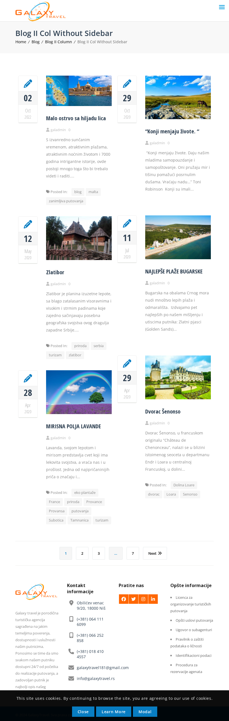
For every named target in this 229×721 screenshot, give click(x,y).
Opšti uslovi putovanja (194, 620)
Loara (171, 494)
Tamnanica (79, 520)
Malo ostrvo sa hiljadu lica (76, 118)
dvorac (153, 494)
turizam (55, 354)
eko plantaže (85, 492)
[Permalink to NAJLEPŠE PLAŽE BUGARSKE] (178, 257)
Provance (94, 501)
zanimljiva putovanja (66, 200)
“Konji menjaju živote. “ (172, 131)
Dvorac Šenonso (162, 411)
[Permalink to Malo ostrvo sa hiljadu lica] (79, 104)
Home (20, 41)
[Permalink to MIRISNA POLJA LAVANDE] (79, 412)
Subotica (56, 520)
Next (152, 553)
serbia (99, 345)
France (54, 501)
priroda (80, 345)
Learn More (114, 711)
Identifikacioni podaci (193, 655)
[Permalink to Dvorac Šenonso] (178, 397)
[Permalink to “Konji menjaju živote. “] (178, 117)
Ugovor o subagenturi (194, 629)
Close (83, 711)
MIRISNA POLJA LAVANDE (73, 426)
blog (78, 191)
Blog (36, 41)
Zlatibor (55, 272)
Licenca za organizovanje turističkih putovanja (190, 604)
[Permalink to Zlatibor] (79, 258)
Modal (145, 711)
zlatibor (75, 354)
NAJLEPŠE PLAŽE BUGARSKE (173, 271)
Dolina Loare (183, 484)
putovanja (80, 510)
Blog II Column (58, 41)
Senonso (190, 494)
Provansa (57, 510)
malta (93, 191)
